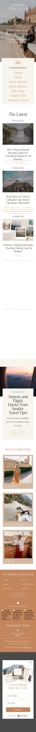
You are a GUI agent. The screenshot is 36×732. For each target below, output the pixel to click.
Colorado (26, 207)
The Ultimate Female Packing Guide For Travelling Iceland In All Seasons (18, 154)
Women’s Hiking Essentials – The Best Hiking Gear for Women (18, 248)
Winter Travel (21, 213)
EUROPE (26, 160)
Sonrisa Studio (26, 647)
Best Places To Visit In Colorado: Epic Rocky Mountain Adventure (18, 200)
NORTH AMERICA (22, 209)
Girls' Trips (8, 209)
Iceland (14, 162)
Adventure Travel (14, 160)
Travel (22, 162)
